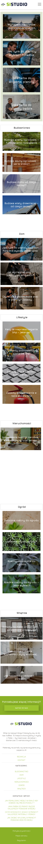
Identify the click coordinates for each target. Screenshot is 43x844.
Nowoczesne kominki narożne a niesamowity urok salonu (20, 439)
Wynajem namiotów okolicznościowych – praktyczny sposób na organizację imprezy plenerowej (21, 26)
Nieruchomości (22, 423)
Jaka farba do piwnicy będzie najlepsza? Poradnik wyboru (21, 106)
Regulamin (21, 840)
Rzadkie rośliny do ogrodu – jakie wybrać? (21, 584)
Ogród (22, 506)
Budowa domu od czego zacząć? (21, 183)
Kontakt (21, 760)
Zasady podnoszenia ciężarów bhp (21, 352)
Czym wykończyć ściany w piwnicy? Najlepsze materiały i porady (21, 813)
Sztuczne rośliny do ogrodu (21, 520)
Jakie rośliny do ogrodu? (21, 541)
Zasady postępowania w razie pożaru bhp (21, 394)
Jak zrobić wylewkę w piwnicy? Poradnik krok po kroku (21, 819)
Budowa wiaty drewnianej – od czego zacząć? (21, 205)
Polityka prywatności (21, 831)
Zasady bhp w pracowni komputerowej (21, 373)
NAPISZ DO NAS (21, 708)
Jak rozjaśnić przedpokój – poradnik (20, 677)
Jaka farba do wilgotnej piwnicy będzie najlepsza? (21, 80)
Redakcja (21, 757)
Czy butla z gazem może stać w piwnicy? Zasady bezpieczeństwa (20, 298)
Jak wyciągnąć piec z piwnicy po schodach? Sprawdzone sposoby (20, 274)
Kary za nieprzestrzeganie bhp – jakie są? (21, 331)
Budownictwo (22, 127)
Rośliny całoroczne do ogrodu (21, 563)
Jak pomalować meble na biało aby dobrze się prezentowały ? (21, 802)
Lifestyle (21, 317)
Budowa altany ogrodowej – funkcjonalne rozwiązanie (21, 141)
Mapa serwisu (21, 836)
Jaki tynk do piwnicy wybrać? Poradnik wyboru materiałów (21, 53)
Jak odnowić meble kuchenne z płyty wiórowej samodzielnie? (20, 653)
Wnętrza (22, 613)
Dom (21, 233)
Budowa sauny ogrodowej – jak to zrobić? (21, 162)
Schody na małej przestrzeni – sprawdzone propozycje (20, 628)
